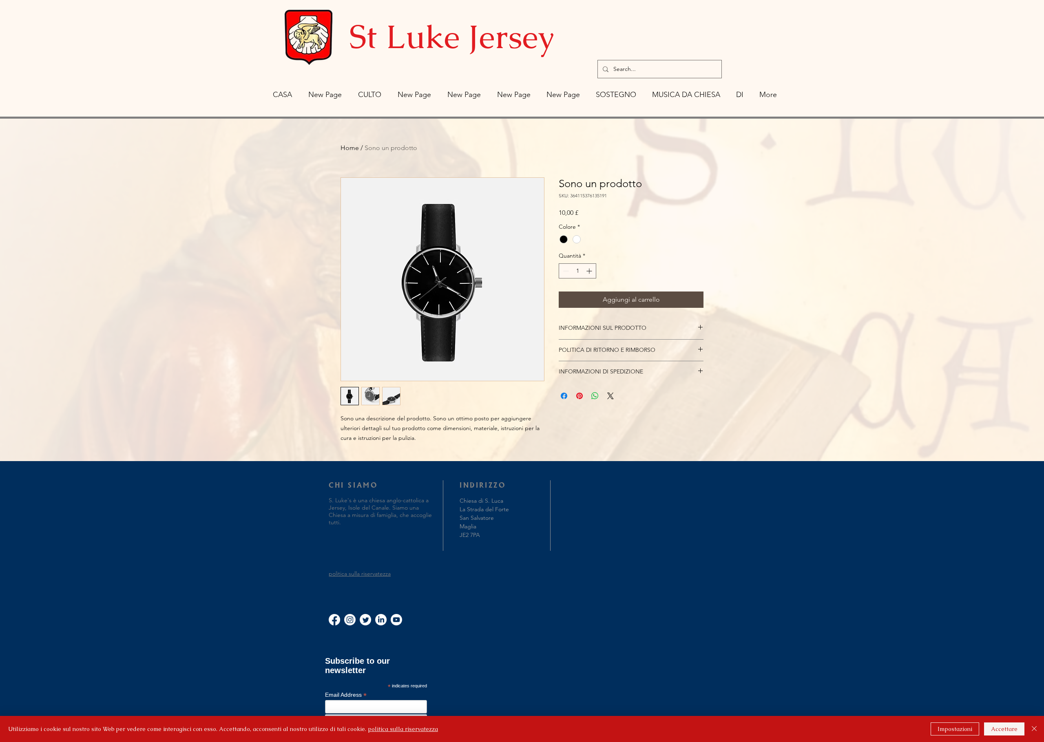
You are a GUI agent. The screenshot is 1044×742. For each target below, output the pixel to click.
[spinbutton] (577, 271)
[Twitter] (365, 619)
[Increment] (590, 271)
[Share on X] (610, 396)
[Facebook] (334, 619)
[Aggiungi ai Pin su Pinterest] (579, 396)
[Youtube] (396, 619)
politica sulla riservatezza (360, 573)
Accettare (1004, 729)
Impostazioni (955, 729)
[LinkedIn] (381, 619)
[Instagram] (350, 619)
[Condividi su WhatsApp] (595, 396)
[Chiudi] (1034, 728)
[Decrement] (565, 271)
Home (350, 148)
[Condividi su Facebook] (564, 396)
